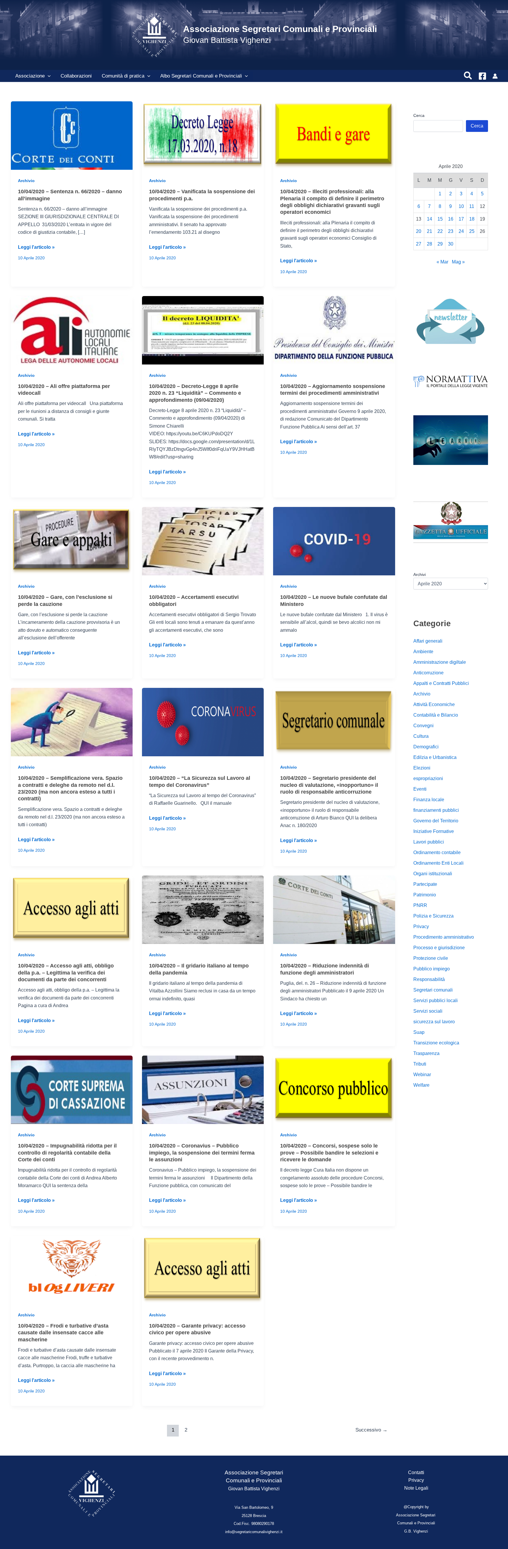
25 (471, 231)
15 (440, 218)
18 (471, 218)
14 (429, 218)
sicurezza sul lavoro (434, 1021)
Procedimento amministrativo (443, 937)
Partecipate (425, 884)
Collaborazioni (76, 76)
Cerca (419, 115)
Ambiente (423, 651)
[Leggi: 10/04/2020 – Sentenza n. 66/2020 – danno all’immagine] (72, 135)
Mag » (458, 261)
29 (440, 243)
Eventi (420, 789)
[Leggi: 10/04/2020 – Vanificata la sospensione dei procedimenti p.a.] (203, 135)
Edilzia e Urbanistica (435, 757)
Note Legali (416, 1488)
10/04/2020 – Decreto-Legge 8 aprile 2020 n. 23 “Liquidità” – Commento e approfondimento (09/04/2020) (195, 393)
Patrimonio (424, 894)
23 (450, 231)
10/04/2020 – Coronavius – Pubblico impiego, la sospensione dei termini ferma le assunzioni (202, 1152)
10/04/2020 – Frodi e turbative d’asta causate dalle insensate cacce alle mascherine (63, 1333)
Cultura (421, 736)
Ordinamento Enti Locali (438, 863)
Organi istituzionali (432, 873)
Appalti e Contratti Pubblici (441, 683)
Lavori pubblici (428, 841)
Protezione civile (430, 958)
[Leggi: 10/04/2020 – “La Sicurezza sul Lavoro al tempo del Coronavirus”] (203, 721)
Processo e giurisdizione (439, 947)
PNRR (420, 905)
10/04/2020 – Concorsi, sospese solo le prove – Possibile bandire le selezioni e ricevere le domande (329, 1152)
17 (461, 218)
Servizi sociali (427, 1011)
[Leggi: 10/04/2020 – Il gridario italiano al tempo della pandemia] (203, 909)
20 (418, 231)
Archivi (419, 574)
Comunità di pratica (123, 76)
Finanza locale (428, 799)
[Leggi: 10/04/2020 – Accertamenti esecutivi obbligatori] (203, 540)
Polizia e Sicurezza (433, 915)
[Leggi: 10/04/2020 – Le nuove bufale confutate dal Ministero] (334, 540)
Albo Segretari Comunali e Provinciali (201, 76)
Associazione (30, 76)
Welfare (421, 1085)
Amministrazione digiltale (439, 662)
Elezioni (421, 767)
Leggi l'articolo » (36, 247)
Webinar (422, 1074)
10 (461, 206)
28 (429, 243)
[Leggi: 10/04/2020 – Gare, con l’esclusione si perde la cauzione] (72, 540)
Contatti (416, 1472)
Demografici (426, 746)
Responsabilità (429, 979)
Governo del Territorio (435, 820)
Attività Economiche (434, 704)
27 (418, 243)
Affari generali (427, 641)
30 (450, 243)
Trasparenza (426, 1053)
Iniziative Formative (433, 831)
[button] (48, 76)
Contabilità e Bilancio (435, 715)
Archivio (26, 180)
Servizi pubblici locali (435, 1000)
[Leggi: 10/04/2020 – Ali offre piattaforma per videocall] (72, 329)
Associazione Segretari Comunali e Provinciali (280, 29)
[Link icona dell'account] (495, 76)
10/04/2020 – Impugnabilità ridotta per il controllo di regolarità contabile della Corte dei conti (67, 1152)
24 (461, 231)
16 (450, 218)
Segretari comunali (433, 989)
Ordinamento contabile (437, 852)
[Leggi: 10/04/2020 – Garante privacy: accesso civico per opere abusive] (203, 1269)
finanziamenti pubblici (436, 810)
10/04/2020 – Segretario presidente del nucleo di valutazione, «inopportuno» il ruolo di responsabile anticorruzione (329, 785)
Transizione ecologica (436, 1042)
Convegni (423, 725)
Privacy (421, 926)
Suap (419, 1032)
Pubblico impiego (431, 968)
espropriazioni (428, 778)
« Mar (442, 261)
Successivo (371, 1430)
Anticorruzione (428, 672)
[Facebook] (482, 76)
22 (440, 231)
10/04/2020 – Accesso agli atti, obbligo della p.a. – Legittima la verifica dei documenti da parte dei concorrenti (66, 972)
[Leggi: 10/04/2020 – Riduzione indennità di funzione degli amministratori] (334, 909)
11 (471, 206)
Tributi (419, 1063)
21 (429, 231)
